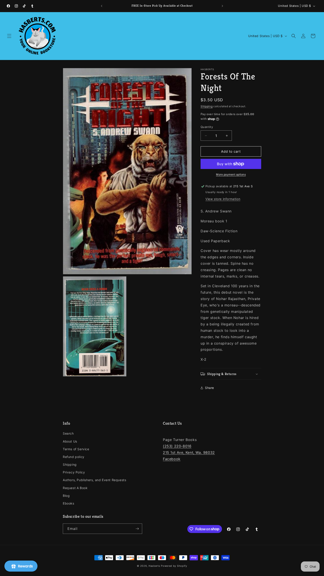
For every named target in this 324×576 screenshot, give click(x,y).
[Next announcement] (222, 6)
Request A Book (75, 488)
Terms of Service (76, 449)
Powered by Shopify (174, 565)
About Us (70, 441)
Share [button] (209, 388)
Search (68, 433)
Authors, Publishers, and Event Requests (94, 480)
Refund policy (73, 457)
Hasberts (154, 565)
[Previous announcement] (101, 6)
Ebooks (68, 503)
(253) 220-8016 (177, 446)
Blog (66, 495)
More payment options (231, 174)
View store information (222, 199)
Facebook (172, 459)
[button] (9, 36)
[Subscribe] (137, 528)
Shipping (207, 106)
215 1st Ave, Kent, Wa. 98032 (189, 452)
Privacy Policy (74, 472)
